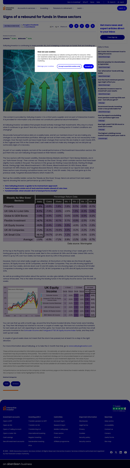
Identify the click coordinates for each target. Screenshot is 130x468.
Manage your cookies (46, 66)
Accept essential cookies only (69, 66)
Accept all (88, 66)
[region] (66, 59)
